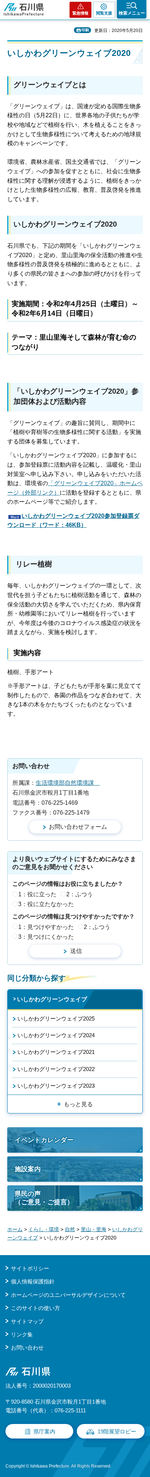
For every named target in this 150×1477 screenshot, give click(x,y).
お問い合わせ (27, 1347)
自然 (70, 1229)
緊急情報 (80, 13)
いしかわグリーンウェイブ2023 (56, 1086)
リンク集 (22, 1334)
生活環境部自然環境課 (68, 783)
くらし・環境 (43, 1229)
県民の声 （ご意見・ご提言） (44, 1198)
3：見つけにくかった (46, 937)
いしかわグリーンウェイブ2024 (56, 1035)
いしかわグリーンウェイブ (52, 999)
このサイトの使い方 (35, 1308)
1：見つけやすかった (46, 927)
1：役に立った (37, 894)
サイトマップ (27, 1321)
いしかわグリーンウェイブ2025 (56, 1018)
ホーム (15, 1229)
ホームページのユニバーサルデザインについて (68, 1295)
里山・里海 (93, 1229)
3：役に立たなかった (46, 904)
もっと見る (78, 1104)
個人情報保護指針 (33, 1281)
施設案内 (28, 1169)
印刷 (85, 30)
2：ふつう (79, 894)
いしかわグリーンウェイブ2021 (56, 1052)
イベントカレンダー (44, 1140)
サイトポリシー (30, 1268)
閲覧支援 (104, 13)
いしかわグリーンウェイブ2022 (56, 1069)
